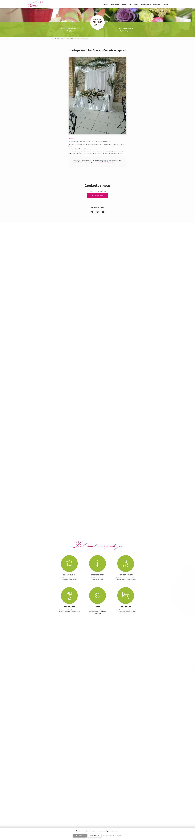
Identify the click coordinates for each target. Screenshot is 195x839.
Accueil (105, 4)
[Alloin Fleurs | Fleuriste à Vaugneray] (35, 4)
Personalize (107, 835)
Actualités (62, 38)
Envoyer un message (97, 195)
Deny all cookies (95, 835)
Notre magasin (114, 4)
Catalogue (156, 4)
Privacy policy (118, 835)
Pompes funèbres (145, 4)
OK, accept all (80, 835)
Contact (165, 4)
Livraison (124, 4)
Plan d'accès (133, 4)
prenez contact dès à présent (104, 162)
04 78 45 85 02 (69, 31)
